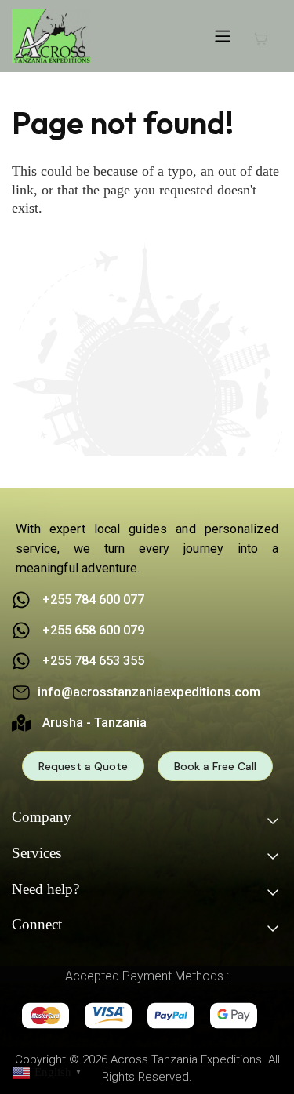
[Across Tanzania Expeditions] (51, 36)
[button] (48, 1071)
